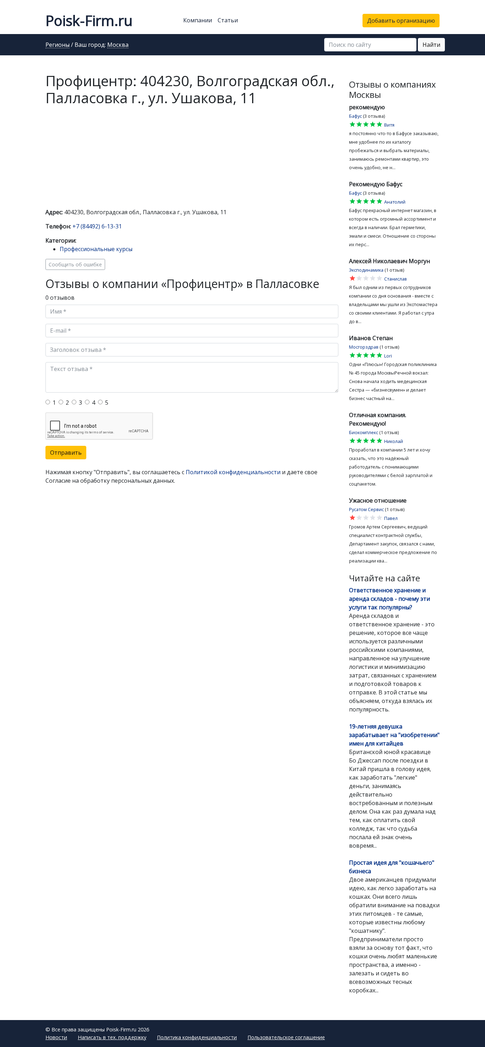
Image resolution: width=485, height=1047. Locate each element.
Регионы (57, 45)
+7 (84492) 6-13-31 (97, 226)
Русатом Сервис (366, 509)
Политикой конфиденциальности (233, 472)
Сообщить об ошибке (75, 264)
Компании (197, 20)
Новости (56, 1037)
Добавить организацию (401, 20)
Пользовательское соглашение (286, 1037)
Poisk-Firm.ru (88, 20)
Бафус (355, 116)
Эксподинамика (366, 270)
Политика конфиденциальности (197, 1037)
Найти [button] (431, 45)
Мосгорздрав (363, 347)
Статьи (228, 20)
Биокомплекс (363, 432)
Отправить (66, 452)
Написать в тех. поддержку (112, 1037)
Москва (118, 45)
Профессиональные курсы (96, 249)
